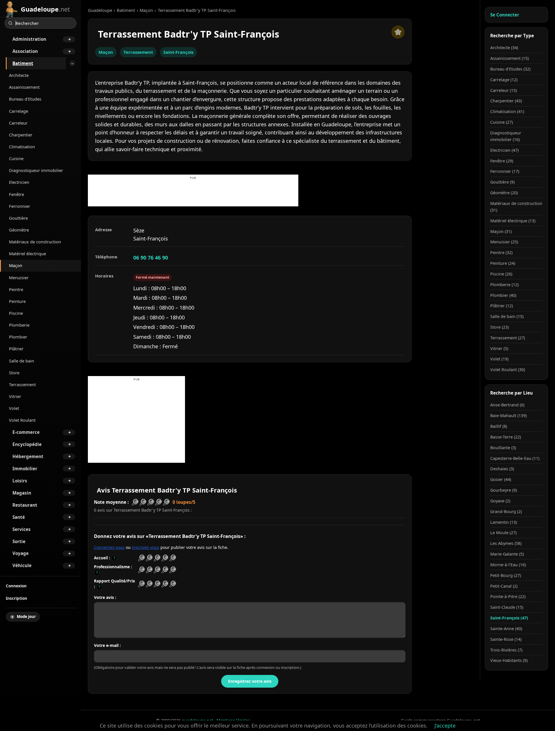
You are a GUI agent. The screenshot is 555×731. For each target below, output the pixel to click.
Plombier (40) (503, 295)
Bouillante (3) (503, 447)
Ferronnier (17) (504, 171)
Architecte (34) (504, 47)
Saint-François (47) (509, 618)
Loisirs (19, 481)
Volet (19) (499, 359)
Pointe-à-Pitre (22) (508, 596)
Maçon (15, 265)
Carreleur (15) (503, 90)
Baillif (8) (498, 426)
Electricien (19, 182)
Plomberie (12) (504, 284)
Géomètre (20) (504, 192)
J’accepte (445, 725)
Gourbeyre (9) (503, 490)
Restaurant (24, 505)
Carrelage (18, 111)
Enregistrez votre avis (249, 681)
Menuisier (19, 277)
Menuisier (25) (504, 242)
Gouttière (18, 218)
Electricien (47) (504, 150)
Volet (14, 408)
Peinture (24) (502, 263)
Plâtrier (16, 348)
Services (21, 529)
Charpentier (20, 135)
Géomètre (19, 230)
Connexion (16, 585)
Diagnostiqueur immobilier (36, 170)
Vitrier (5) (499, 348)
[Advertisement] (193, 193)
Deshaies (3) (502, 468)
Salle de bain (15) (506, 316)
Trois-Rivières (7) (506, 650)
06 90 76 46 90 (150, 257)
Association (25, 51)
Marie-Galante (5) (507, 554)
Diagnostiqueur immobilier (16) (505, 136)
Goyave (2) (500, 501)
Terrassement (22, 384)
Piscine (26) (501, 274)
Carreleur (18, 123)
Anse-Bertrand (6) (507, 405)
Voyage (20, 553)
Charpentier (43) (506, 100)
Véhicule (22, 565)
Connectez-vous (109, 547)
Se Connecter (504, 15)
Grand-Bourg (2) (506, 511)
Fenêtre (16, 194)
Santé (18, 517)
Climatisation (22, 146)
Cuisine (16, 158)
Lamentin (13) (503, 522)
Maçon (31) (501, 231)
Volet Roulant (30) (507, 369)
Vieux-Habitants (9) (509, 660)
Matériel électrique (27, 253)
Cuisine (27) (501, 122)
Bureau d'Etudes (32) (510, 69)
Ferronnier (19, 206)
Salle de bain (21, 361)
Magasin (21, 493)
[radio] (141, 558)
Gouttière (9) (502, 182)
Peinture (17, 301)
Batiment (22, 63)
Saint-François (178, 52)
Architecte (19, 75)
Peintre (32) (501, 252)
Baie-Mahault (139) (508, 415)
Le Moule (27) (503, 532)
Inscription (16, 598)
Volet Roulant (22, 420)
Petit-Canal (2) (503, 586)
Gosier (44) (500, 479)
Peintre (16, 289)
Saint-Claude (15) (506, 607)
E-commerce (26, 432)
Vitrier (15, 396)
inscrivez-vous (145, 547)
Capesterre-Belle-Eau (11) (514, 458)
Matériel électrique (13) (512, 220)
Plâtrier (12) (501, 305)
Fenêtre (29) (501, 161)
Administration (29, 39)
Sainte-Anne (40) (506, 628)
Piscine (16, 313)
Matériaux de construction (35, 242)
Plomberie (19, 325)
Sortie (18, 541)
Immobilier (24, 468)
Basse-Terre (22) (505, 437)
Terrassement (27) (507, 337)
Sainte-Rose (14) (505, 639)
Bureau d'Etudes (25, 99)
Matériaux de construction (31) (516, 207)
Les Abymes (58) (505, 543)
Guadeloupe (100, 10)
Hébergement (27, 456)
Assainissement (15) (509, 58)
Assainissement (24, 87)
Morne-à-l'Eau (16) (508, 564)
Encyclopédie (27, 444)
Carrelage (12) (503, 79)
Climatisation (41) (507, 111)
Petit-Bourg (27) (505, 575)
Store (14, 372)
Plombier (18, 337)
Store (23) (499, 327)
